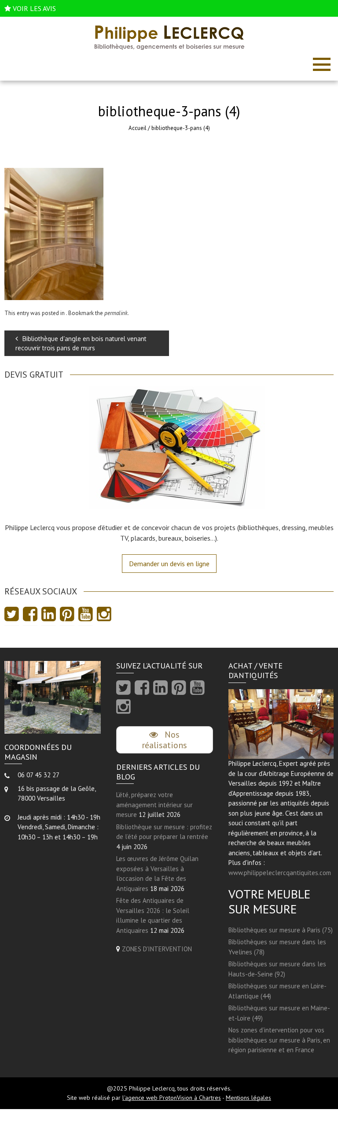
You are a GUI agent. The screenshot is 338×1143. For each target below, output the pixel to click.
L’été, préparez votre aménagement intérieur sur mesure (154, 804)
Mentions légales (248, 1098)
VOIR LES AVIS (34, 8)
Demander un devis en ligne (169, 563)
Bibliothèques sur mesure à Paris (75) (280, 930)
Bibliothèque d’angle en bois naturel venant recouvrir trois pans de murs (81, 343)
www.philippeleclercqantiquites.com (279, 872)
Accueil (138, 128)
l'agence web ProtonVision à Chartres (171, 1098)
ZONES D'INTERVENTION (157, 949)
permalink (116, 313)
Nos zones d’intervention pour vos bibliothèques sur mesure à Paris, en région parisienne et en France (279, 1040)
